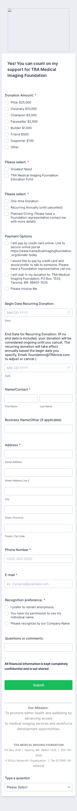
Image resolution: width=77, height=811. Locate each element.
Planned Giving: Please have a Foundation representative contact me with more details (38, 217)
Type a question (17, 778)
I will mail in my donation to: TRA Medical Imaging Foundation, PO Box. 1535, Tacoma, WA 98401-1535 (40, 278)
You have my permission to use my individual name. (36, 615)
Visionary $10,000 (24, 109)
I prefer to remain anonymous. (32, 607)
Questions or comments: (24, 638)
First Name (11, 406)
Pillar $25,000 (21, 102)
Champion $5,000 (24, 115)
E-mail (11, 575)
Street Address (13, 462)
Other (15, 147)
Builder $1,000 (21, 128)
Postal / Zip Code (15, 536)
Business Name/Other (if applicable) (33, 420)
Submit (38, 685)
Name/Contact (17, 389)
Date (7, 320)
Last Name (46, 406)
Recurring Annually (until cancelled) (36, 207)
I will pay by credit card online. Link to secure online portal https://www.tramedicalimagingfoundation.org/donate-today (41, 249)
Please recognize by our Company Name (40, 623)
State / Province (14, 517)
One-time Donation (24, 201)
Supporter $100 (22, 141)
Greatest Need (21, 169)
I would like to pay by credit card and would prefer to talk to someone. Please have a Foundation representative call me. (41, 265)
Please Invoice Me (24, 289)
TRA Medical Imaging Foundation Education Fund (34, 177)
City (7, 499)
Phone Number (18, 550)
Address (13, 445)
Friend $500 (20, 134)
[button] (68, 313)
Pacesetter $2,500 (24, 121)
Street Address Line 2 (17, 480)
